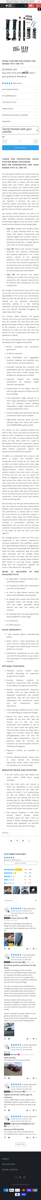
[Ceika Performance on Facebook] (20, 1178)
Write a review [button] (20, 863)
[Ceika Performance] (10, 5)
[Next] (37, 29)
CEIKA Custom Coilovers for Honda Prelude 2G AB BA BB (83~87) (18, 1049)
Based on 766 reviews (12, 860)
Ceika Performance (23, 1184)
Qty (3, 137)
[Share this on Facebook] (17, 840)
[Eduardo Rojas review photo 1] (9, 1029)
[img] (16, 908)
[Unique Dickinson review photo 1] (9, 939)
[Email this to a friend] (29, 840)
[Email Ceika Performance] (16, 1178)
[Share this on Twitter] (11, 840)
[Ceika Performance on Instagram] (24, 1178)
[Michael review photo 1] (13, 1069)
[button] (31, 5)
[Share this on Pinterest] (23, 840)
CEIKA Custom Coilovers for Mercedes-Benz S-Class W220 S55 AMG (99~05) (19, 913)
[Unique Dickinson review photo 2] (19, 939)
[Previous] (4, 29)
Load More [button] (20, 1144)
